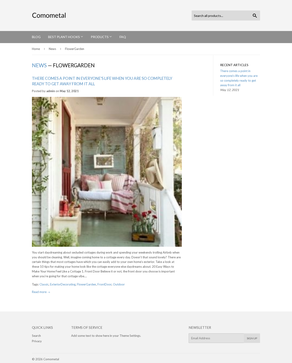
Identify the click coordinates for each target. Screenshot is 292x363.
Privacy (37, 341)
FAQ (123, 37)
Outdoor (119, 284)
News (52, 49)
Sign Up (252, 338)
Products (100, 37)
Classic (44, 284)
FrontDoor (104, 284)
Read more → (41, 292)
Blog (36, 37)
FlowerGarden (86, 284)
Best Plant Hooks (64, 37)
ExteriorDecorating (63, 284)
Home (36, 49)
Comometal (51, 359)
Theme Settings (130, 335)
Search (36, 335)
